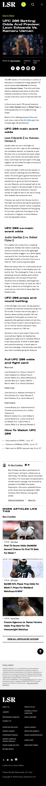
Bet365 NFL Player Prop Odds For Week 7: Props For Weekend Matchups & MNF (21, 588)
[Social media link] (13, 68)
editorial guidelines (16, 500)
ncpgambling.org (28, 679)
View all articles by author (23, 639)
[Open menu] (41, 4)
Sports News (8, 15)
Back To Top (40, 651)
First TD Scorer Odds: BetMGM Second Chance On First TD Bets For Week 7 (21, 549)
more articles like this (20, 510)
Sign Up (23, 4)
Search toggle (32, 4)
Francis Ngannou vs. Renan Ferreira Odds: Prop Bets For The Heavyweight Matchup (23, 626)
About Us (31, 500)
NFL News (14, 542)
